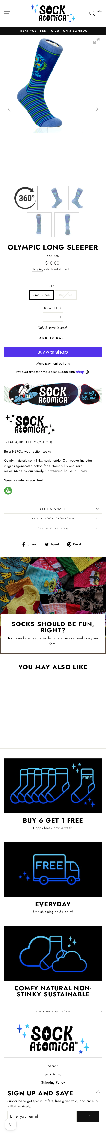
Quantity (53, 308)
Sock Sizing (53, 1074)
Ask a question (53, 528)
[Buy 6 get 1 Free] (53, 785)
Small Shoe (41, 294)
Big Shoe (66, 294)
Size (53, 286)
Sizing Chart (53, 509)
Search (53, 1066)
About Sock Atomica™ (53, 518)
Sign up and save (53, 1011)
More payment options (53, 363)
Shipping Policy (53, 1082)
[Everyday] (53, 869)
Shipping (38, 269)
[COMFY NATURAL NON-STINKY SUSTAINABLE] (53, 953)
